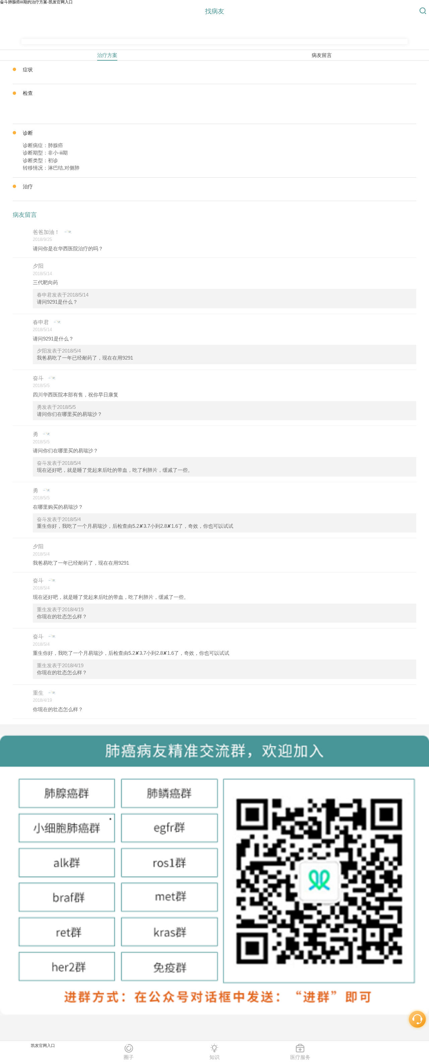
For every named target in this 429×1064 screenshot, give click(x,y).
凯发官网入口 (43, 1045)
